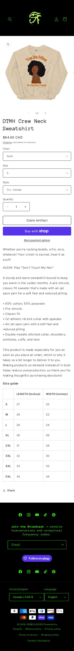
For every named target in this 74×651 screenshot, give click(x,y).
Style (6, 182)
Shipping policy (50, 634)
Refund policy (33, 629)
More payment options (37, 240)
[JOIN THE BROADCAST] (62, 544)
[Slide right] (45, 113)
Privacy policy (53, 629)
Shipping (7, 142)
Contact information (39, 640)
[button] (10, 19)
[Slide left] (28, 113)
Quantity (8, 199)
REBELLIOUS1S (35, 624)
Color (6, 148)
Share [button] (11, 490)
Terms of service (28, 634)
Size (5, 165)
